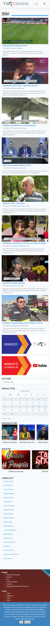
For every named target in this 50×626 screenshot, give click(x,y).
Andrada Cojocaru (27, 442)
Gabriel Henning (8, 518)
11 (26, 403)
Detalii (27, 622)
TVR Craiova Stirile (17, 128)
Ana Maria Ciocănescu (18, 206)
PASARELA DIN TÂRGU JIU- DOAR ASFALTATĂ (19, 125)
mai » (9, 418)
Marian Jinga (7, 522)
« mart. (4, 418)
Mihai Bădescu (16, 326)
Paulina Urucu (15, 286)
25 (26, 410)
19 (33, 406)
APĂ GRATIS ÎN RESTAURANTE (14, 283)
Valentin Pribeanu (16, 48)
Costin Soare (7, 485)
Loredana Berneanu (10, 530)
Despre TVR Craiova (13, 575)
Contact (9, 584)
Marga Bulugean (8, 493)
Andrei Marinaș (8, 526)
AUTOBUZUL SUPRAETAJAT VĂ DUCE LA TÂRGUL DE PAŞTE (24, 243)
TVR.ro (8, 593)
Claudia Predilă (16, 88)
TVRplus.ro (10, 596)
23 (12, 410)
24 (20, 410)
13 (39, 403)
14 (45, 403)
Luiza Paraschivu (9, 506)
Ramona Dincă (8, 497)
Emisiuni (9, 577)
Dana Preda (7, 502)
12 (33, 403)
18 (26, 406)
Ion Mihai (6, 546)
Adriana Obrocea (10, 442)
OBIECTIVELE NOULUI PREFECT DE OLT (17, 165)
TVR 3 (8, 600)
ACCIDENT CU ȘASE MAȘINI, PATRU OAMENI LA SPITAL (23, 323)
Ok (21, 622)
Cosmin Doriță (8, 481)
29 (4, 414)
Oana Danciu (7, 558)
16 (12, 406)
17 (20, 406)
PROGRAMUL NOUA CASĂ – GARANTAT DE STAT (20, 86)
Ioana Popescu (8, 489)
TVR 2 (8, 598)
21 (45, 406)
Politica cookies (11, 582)
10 (20, 403)
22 (4, 410)
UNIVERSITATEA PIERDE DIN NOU (15, 46)
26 (33, 410)
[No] (47, 614)
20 (39, 406)
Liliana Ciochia (8, 550)
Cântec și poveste (16, 471)
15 (4, 406)
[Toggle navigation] (36, 4)
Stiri (7, 579)
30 (12, 414)
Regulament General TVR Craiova (17, 586)
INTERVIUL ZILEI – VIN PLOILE (14, 203)
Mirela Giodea (8, 514)
